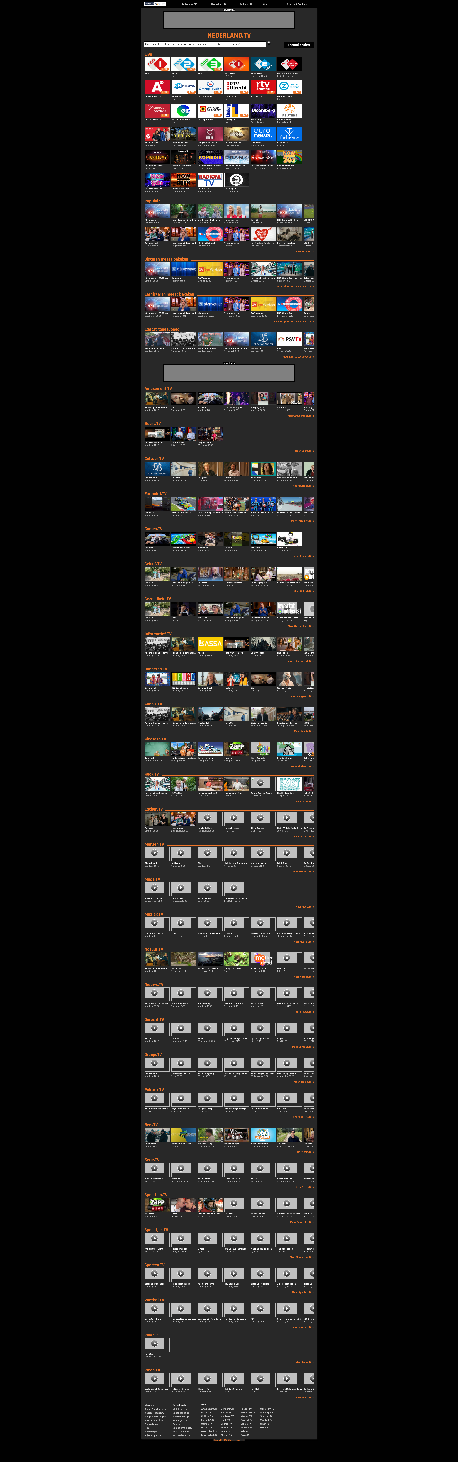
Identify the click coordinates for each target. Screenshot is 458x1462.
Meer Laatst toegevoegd (298, 356)
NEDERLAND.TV (229, 35)
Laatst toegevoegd (162, 329)
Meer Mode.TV (304, 906)
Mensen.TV (154, 844)
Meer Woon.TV (304, 1397)
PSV (147, 1428)
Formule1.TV (156, 494)
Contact (268, 4)
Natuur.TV (154, 949)
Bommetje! (151, 1431)
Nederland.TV (218, 4)
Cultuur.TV (154, 459)
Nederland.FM (189, 4)
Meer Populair (304, 251)
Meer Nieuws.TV (304, 1012)
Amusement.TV (158, 389)
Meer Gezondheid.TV (301, 626)
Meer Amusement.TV (301, 416)
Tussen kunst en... (182, 1435)
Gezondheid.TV (158, 599)
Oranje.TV (153, 1055)
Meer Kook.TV (305, 801)
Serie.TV (152, 1160)
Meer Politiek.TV (303, 1117)
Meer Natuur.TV (303, 977)
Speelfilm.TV (156, 1195)
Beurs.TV (153, 424)
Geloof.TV (153, 564)
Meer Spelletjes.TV (302, 1257)
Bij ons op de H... (153, 1435)
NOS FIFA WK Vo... (182, 1431)
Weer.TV (152, 1335)
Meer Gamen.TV (304, 556)
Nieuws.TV (154, 984)
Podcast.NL (246, 4)
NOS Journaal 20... (155, 1420)
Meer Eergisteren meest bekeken (293, 321)
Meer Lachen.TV (303, 836)
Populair (152, 201)
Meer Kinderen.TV (302, 766)
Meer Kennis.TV (304, 731)
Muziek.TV (154, 914)
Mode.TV (152, 879)
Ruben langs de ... (182, 1413)
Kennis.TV (153, 704)
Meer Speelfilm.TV (302, 1222)
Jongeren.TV (156, 669)
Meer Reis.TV (305, 1152)
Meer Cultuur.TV (303, 486)
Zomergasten (180, 1420)
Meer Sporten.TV (303, 1292)
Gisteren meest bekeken (166, 259)
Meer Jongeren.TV (302, 696)
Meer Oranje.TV (304, 1082)
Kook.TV (152, 774)
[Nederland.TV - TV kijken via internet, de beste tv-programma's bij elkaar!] (169, 5)
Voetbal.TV (154, 1300)
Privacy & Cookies (296, 4)
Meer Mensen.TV (303, 871)
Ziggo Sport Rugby (155, 1416)
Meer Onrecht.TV (303, 1047)
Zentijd (177, 1424)
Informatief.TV (158, 634)
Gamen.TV (153, 529)
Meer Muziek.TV (303, 941)
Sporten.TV (155, 1265)
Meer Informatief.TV (301, 661)
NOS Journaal (180, 1409)
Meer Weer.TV (305, 1362)
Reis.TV (151, 1125)
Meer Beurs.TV (304, 451)
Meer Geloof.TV (304, 591)
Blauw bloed (152, 1424)
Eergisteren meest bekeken (169, 294)
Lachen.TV (154, 809)
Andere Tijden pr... (154, 1413)
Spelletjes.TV (156, 1230)
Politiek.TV (154, 1090)
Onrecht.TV (154, 1020)
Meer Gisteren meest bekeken (295, 286)
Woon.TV (152, 1370)
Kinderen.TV (155, 739)
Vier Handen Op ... (182, 1416)
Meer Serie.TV (304, 1187)
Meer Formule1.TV (302, 521)
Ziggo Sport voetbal (156, 1409)
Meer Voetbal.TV (303, 1327)
